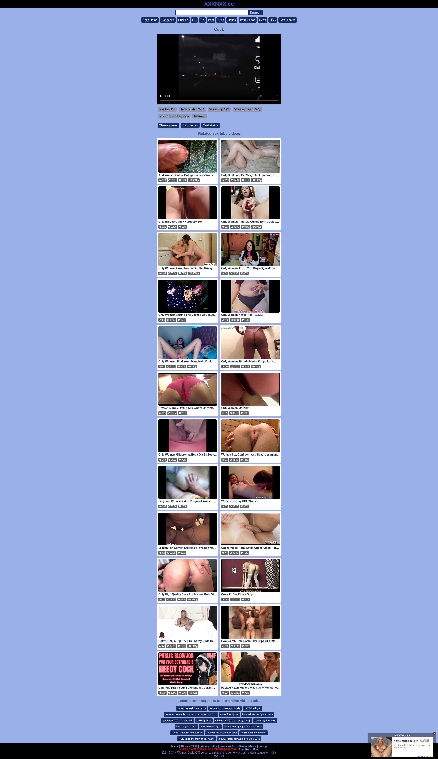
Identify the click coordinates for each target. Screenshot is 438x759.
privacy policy (208, 746)
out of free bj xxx (229, 714)
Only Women (190, 125)
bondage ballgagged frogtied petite (243, 726)
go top (263, 746)
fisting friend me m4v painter (187, 732)
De (202, 19)
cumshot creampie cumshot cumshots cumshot (190, 714)
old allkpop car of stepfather (178, 720)
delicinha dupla (252, 708)
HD (194, 19)
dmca (252, 746)
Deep (262, 19)
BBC (273, 19)
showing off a (204, 720)
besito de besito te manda (192, 708)
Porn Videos (247, 19)
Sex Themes (287, 19)
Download (199, 116)
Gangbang (167, 19)
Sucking (183, 19)
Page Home (150, 19)
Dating (232, 19)
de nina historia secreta (253, 732)
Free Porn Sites (249, 749)
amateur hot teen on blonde (225, 708)
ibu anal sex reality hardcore (257, 714)
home (175, 746)
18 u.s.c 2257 (189, 746)
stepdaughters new (265, 720)
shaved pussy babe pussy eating (233, 720)
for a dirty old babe (186, 726)
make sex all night (210, 726)
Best (211, 19)
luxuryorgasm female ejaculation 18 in (239, 738)
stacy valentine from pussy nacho (196, 738)
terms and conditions (233, 746)
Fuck (221, 19)
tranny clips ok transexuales (222, 732)
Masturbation (211, 125)
